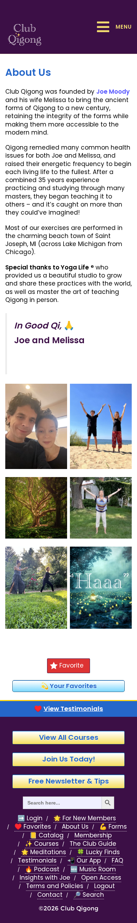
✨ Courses (42, 844)
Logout (104, 886)
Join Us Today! (68, 759)
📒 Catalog (47, 835)
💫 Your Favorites (69, 686)
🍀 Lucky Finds (98, 852)
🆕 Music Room (93, 869)
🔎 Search (88, 895)
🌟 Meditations (43, 852)
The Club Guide (93, 844)
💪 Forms (113, 827)
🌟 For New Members (84, 818)
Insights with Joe (45, 878)
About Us (75, 827)
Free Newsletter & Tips (68, 781)
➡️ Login (30, 818)
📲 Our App (84, 861)
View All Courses (68, 737)
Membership (93, 835)
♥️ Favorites (32, 827)
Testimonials (37, 861)
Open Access (101, 878)
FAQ (117, 861)
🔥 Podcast (42, 869)
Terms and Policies (54, 886)
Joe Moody (113, 91)
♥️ (68, 709)
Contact (50, 895)
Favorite (71, 665)
